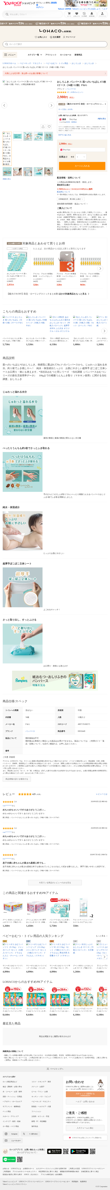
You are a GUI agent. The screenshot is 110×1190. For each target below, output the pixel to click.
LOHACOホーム (9, 63)
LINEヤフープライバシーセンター (57, 1181)
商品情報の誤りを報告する (17, 779)
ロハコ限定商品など (10, 1081)
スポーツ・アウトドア (11, 1116)
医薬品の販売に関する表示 (12, 1174)
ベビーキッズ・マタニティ (31, 63)
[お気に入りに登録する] (49, 126)
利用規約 (75, 1181)
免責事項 (83, 1181)
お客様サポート (28, 1168)
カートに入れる (82, 166)
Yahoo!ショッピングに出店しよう (86, 9)
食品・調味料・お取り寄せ (12, 1086)
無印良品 (35, 1126)
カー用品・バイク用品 (11, 1126)
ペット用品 (7, 1111)
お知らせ (6, 1168)
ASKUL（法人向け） (31, 1174)
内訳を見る (102, 119)
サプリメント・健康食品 (11, 1106)
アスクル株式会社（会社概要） (52, 1174)
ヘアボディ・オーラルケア (12, 1101)
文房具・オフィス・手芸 (40, 1116)
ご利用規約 (7, 1171)
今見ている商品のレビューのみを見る (55, 883)
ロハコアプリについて (26, 1153)
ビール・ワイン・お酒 (40, 1091)
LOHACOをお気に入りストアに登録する (87, 1138)
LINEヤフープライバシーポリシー (31, 1181)
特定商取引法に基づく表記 (48, 1171)
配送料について (63, 192)
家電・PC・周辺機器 (39, 1121)
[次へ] (51, 105)
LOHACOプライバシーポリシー (93, 1168)
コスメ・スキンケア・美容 (41, 1081)
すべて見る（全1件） (66, 109)
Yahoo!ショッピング (10, 1181)
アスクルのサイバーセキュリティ (25, 1171)
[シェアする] (43, 126)
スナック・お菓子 (38, 1086)
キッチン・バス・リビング (41, 1096)
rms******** (7, 859)
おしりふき (76, 63)
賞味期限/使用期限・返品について (71, 204)
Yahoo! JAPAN (64, 9)
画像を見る (7, 179)
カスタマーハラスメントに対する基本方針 (51, 1168)
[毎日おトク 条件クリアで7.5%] (55, 23)
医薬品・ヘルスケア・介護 (41, 1106)
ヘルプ (104, 9)
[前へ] (4, 105)
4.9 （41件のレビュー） (75, 92)
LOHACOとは (16, 1168)
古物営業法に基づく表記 (90, 1171)
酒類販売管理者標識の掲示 (69, 1171)
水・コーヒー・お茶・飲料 (12, 1091)
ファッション (36, 1111)
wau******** (7, 806)
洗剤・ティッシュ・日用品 (12, 1096)
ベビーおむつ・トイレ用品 (57, 63)
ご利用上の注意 (74, 1168)
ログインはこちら (64, 135)
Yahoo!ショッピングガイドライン (15, 1184)
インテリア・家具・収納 (11, 1121)
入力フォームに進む (85, 1128)
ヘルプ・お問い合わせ (85, 1102)
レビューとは (101, 794)
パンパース (71, 89)
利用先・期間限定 (71, 122)
